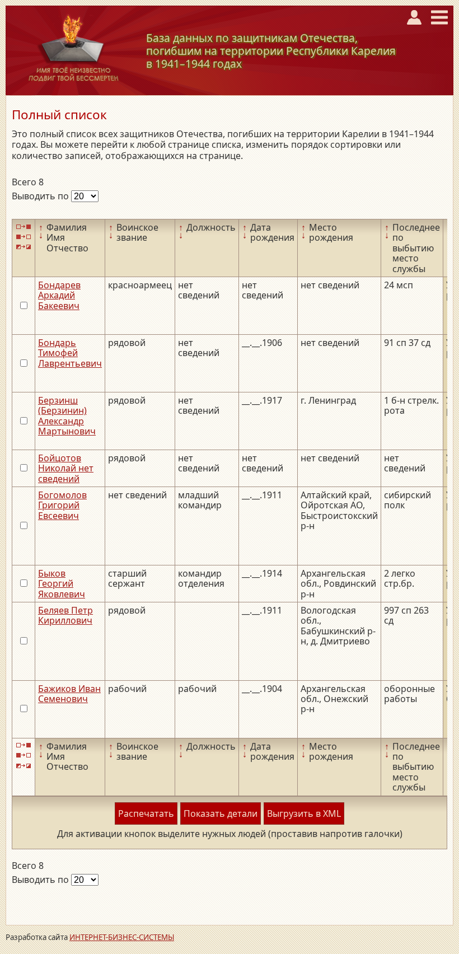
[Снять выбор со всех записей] (23, 236)
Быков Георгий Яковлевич (61, 583)
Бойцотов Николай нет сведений (65, 468)
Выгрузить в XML (304, 813)
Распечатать (146, 813)
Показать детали (220, 813)
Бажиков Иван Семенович (69, 693)
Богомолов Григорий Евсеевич (62, 505)
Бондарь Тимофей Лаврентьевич (70, 353)
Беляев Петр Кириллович (65, 615)
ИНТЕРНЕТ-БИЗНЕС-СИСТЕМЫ (121, 937)
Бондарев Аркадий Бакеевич (59, 295)
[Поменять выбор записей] (23, 247)
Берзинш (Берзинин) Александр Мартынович (67, 415)
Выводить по (41, 196)
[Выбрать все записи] (23, 226)
